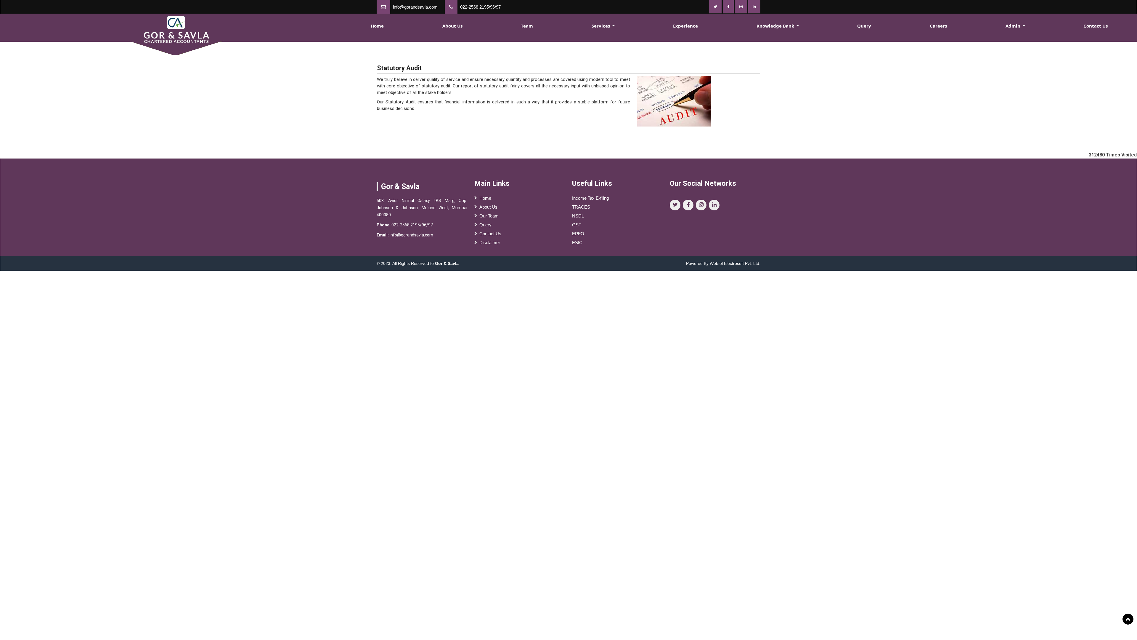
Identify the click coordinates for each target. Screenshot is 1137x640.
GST (576, 224)
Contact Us (1095, 26)
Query (864, 26)
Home (377, 26)
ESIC (577, 242)
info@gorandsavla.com (415, 6)
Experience (685, 26)
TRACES (581, 206)
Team (527, 26)
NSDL (578, 215)
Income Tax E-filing (590, 198)
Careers (938, 26)
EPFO (578, 233)
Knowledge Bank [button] (776, 26)
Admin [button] (1014, 26)
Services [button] (601, 26)
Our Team (489, 215)
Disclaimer (489, 242)
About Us (452, 26)
